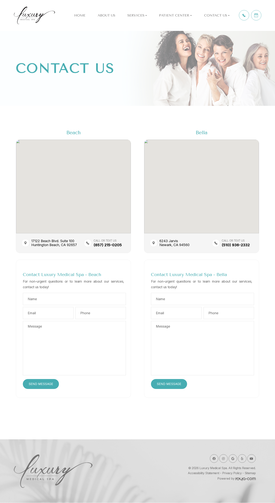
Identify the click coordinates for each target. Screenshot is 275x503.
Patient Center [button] (174, 15)
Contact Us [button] (215, 15)
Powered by (226, 478)
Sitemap (250, 473)
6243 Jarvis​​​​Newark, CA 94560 (174, 243)
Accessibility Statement (203, 473)
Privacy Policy (232, 473)
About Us (106, 15)
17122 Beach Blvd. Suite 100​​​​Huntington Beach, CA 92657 (50, 243)
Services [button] (135, 15)
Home (79, 15)
